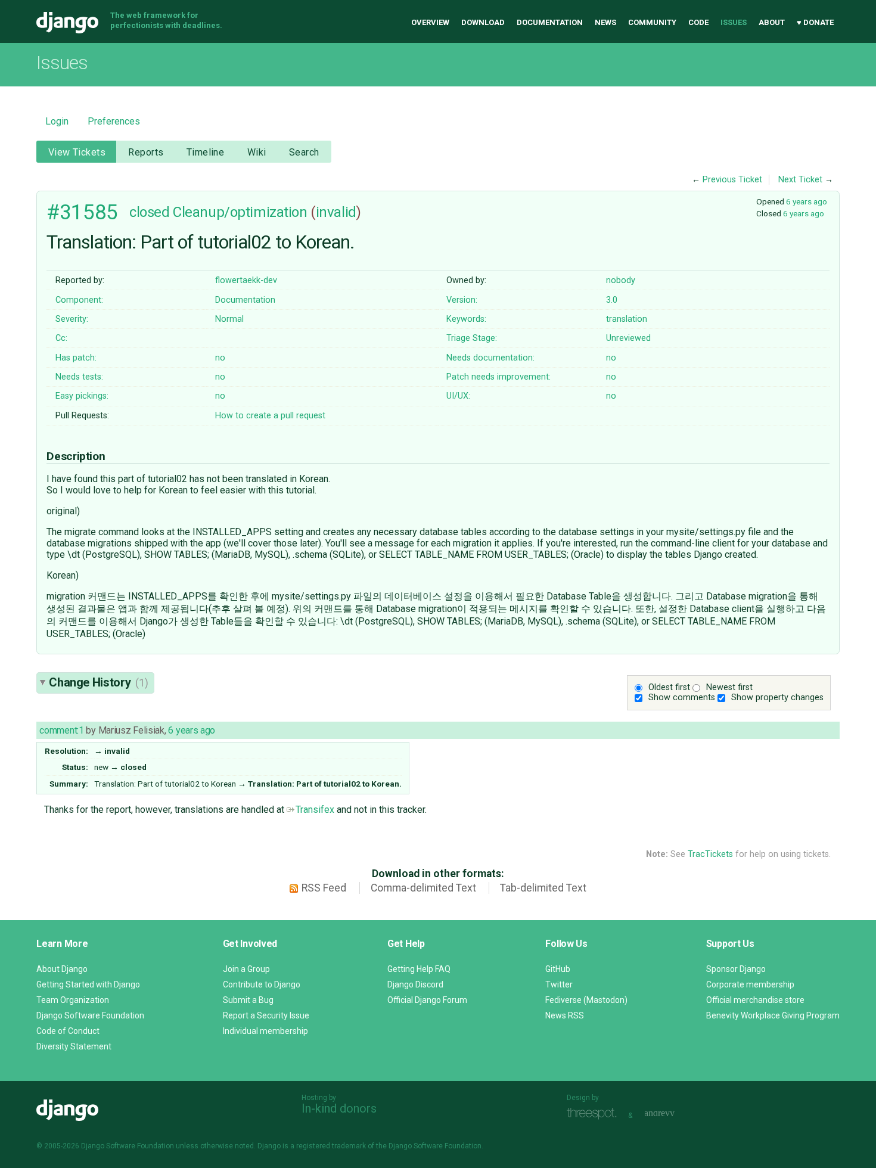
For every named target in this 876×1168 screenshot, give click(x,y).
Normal (229, 319)
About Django (62, 969)
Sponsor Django (736, 969)
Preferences (114, 121)
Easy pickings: (81, 396)
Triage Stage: (471, 338)
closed (149, 212)
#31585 (81, 212)
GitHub (557, 969)
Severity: (71, 319)
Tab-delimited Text (543, 888)
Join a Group (246, 969)
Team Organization (72, 1000)
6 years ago (806, 201)
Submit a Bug (248, 1000)
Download (483, 22)
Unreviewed (628, 338)
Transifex (315, 809)
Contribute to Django (261, 984)
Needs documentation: (490, 358)
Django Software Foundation (90, 1015)
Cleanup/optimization (240, 212)
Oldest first (669, 687)
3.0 (611, 300)
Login (57, 121)
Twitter (559, 984)
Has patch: (76, 358)
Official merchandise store (755, 1000)
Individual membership (265, 1031)
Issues (733, 22)
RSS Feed (324, 888)
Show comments (681, 697)
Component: (79, 300)
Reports (145, 152)
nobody (620, 280)
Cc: (61, 338)
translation (626, 319)
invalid (336, 212)
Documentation (550, 22)
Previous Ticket (732, 180)
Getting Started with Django (88, 984)
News (605, 22)
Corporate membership (750, 984)
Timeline (205, 152)
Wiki (256, 152)
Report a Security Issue (266, 1015)
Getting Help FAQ (419, 969)
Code (698, 22)
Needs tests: (79, 377)
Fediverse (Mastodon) (586, 1000)
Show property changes (777, 697)
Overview (430, 22)
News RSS (564, 1015)
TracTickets (710, 854)
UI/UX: (458, 396)
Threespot (595, 1114)
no (220, 358)
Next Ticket (800, 180)
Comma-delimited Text (423, 888)
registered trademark (331, 1146)
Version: (461, 300)
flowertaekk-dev (246, 280)
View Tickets (76, 152)
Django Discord (415, 984)
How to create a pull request (270, 416)
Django (67, 22)
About (772, 22)
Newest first (729, 687)
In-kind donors (339, 1108)
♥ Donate (815, 22)
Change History (98, 682)
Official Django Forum (427, 1000)
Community (652, 22)
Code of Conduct (68, 1031)
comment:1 (61, 730)
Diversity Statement (73, 1046)
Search (304, 152)
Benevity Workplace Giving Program (773, 1015)
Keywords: (466, 319)
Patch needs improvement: (498, 377)
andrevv (673, 1114)
